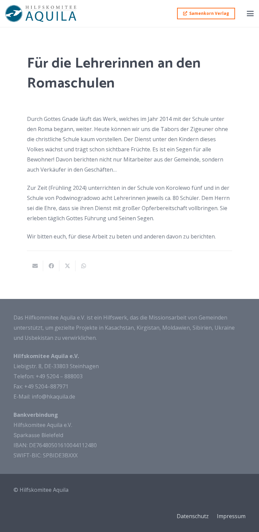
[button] (250, 13)
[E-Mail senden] (35, 265)
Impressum (231, 516)
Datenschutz (193, 516)
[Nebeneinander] (40, 13)
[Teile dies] (51, 265)
